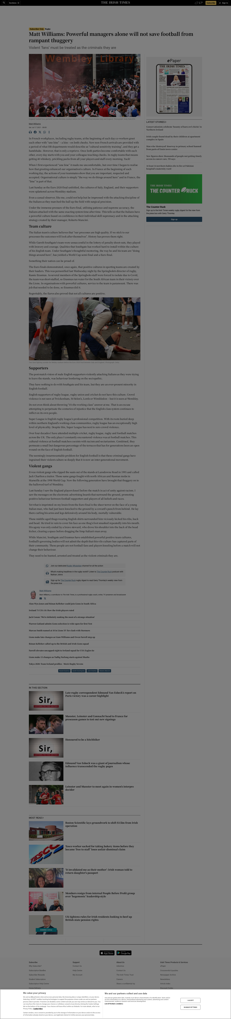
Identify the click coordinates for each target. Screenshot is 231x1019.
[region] (115, 1004)
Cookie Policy (38, 1009)
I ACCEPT (190, 1000)
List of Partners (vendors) (114, 1004)
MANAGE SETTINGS (190, 1007)
